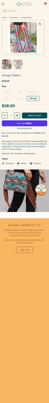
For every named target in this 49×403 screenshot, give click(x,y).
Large (6, 98)
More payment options (24, 128)
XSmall (7, 92)
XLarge (19, 98)
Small (19, 92)
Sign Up (24, 249)
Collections (14, 17)
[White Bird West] (24, 4)
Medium (32, 92)
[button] (44, 4)
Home (4, 17)
